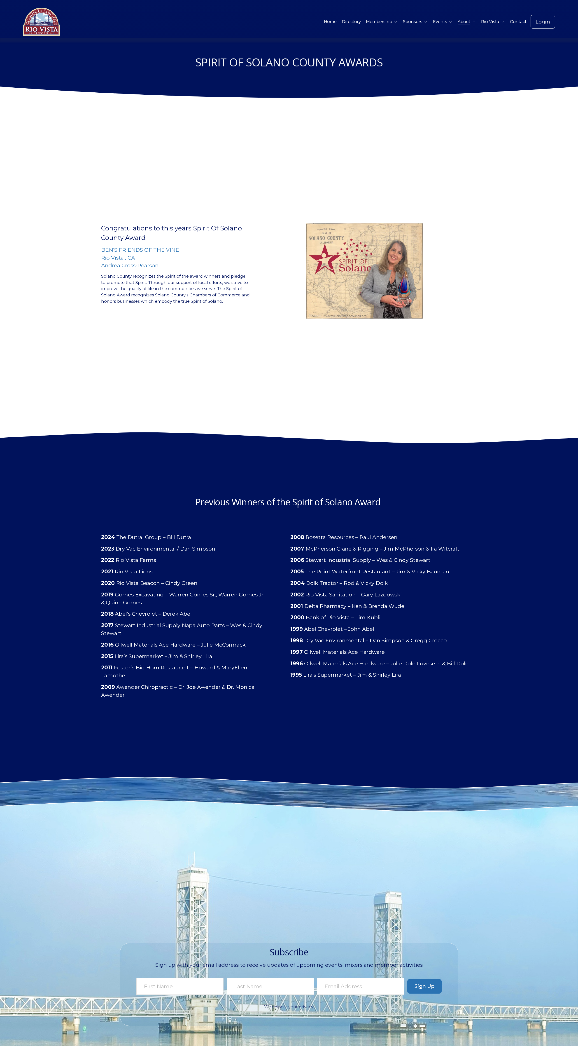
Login (543, 22)
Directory (351, 21)
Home (330, 21)
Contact (518, 21)
